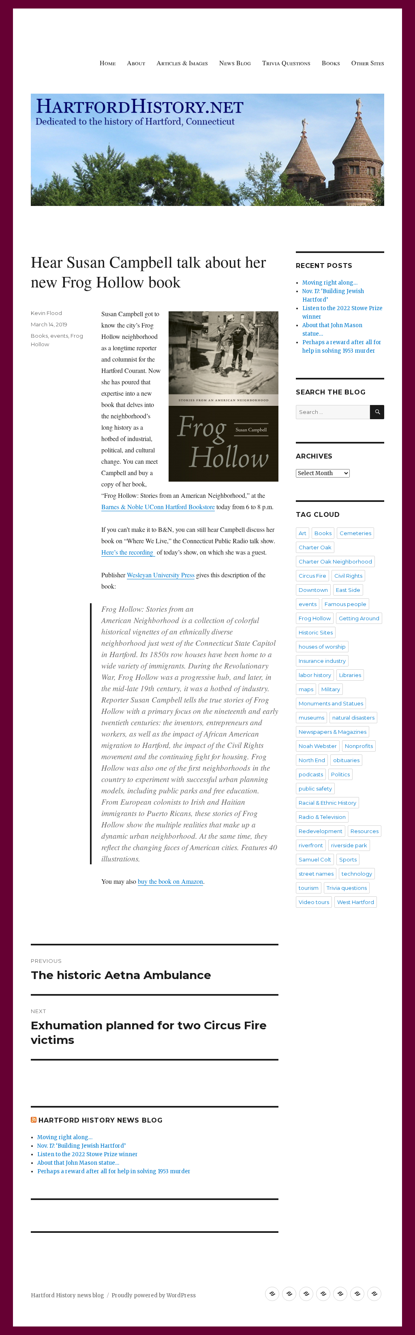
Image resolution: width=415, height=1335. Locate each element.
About (136, 62)
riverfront (311, 845)
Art (302, 533)
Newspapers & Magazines (332, 732)
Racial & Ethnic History (327, 802)
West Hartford (355, 902)
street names (316, 873)
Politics (340, 774)
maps (306, 689)
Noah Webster (318, 746)
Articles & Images (182, 62)
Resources (365, 831)
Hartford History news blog (101, 1120)
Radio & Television (322, 817)
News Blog (235, 62)
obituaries (346, 760)
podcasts (311, 774)
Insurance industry (322, 661)
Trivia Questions (286, 62)
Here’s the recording (128, 552)
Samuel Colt (315, 859)
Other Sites (367, 62)
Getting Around (359, 618)
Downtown (313, 590)
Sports (348, 859)
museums (311, 717)
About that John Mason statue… (78, 1162)
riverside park (349, 845)
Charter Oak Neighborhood (335, 561)
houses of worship (322, 646)
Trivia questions (347, 888)
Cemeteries (355, 533)
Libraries (350, 675)
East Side (348, 590)
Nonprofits (359, 746)
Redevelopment (320, 831)
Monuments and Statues (331, 703)
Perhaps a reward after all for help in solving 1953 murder (113, 1171)
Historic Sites (316, 632)
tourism (309, 888)
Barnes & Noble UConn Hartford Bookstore (158, 506)
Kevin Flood (46, 313)
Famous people (345, 604)
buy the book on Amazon (170, 881)
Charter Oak (315, 547)
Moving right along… (64, 1137)
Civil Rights (348, 575)
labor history (315, 675)
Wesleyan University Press (161, 574)
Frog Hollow (315, 618)
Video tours (314, 902)
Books (331, 62)
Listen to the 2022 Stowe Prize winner (87, 1154)
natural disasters (353, 717)
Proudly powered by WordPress (153, 1295)
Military (330, 689)
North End (312, 760)
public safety (315, 788)
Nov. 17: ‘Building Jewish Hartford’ (81, 1145)
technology (357, 873)
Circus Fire (312, 575)
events (59, 335)
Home (108, 62)
